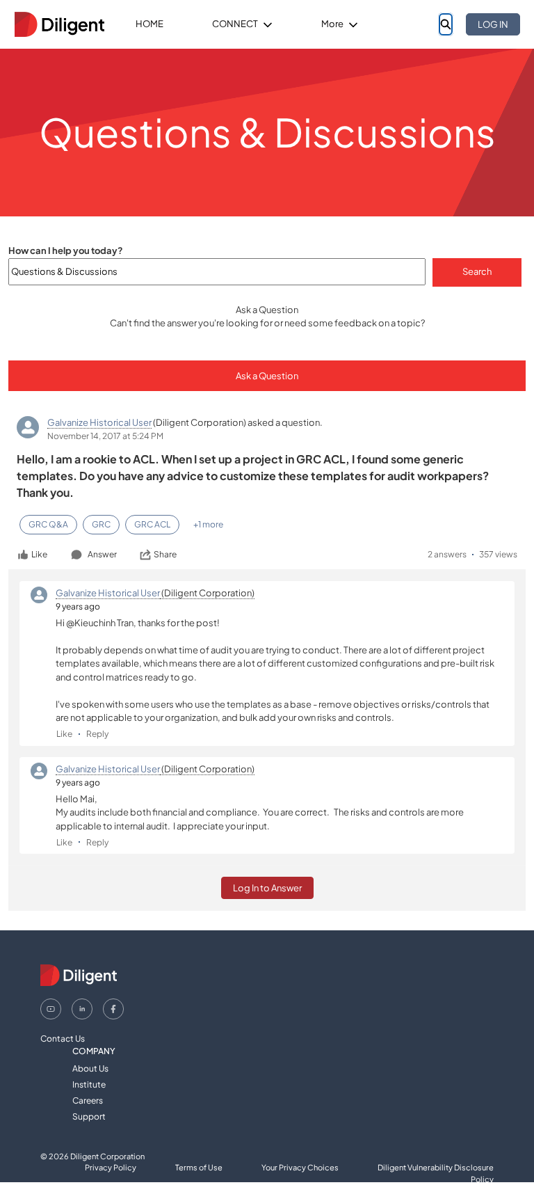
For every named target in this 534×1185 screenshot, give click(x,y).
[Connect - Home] (59, 24)
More (332, 23)
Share (165, 554)
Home (149, 23)
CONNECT (235, 23)
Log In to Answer (267, 887)
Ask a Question (267, 375)
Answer (102, 554)
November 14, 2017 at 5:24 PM (105, 436)
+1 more (208, 524)
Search (477, 271)
